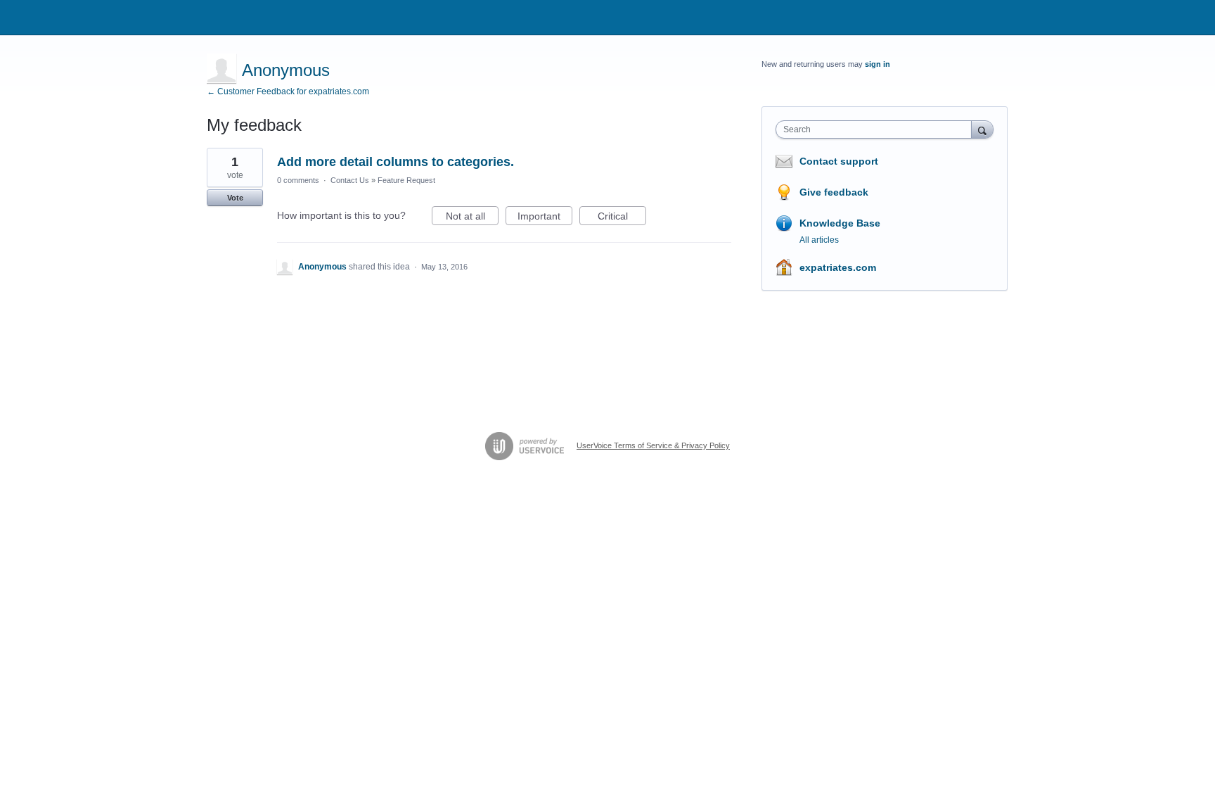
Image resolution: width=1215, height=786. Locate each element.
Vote (235, 198)
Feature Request (406, 180)
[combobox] (877, 129)
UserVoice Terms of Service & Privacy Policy (653, 445)
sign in (877, 64)
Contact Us (349, 180)
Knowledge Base (839, 223)
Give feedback (833, 192)
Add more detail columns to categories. (395, 162)
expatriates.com (837, 267)
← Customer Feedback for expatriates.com (288, 91)
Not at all (472, 217)
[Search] (982, 129)
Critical (622, 217)
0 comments (298, 180)
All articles (819, 240)
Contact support (838, 161)
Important (545, 217)
